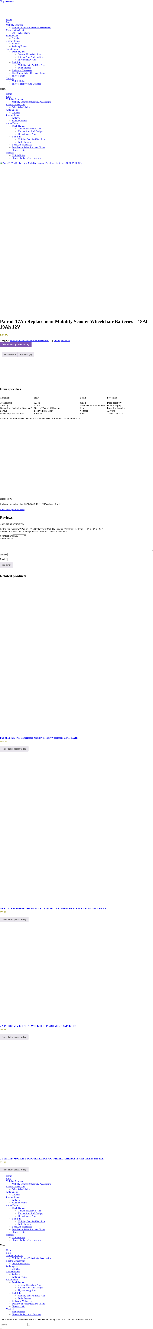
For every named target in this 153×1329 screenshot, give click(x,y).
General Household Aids (29, 54)
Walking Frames (19, 46)
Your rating (6, 535)
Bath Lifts (16, 62)
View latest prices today (15, 344)
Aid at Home (12, 49)
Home (9, 19)
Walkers (16, 43)
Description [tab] (10, 354)
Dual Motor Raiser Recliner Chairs (28, 73)
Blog (8, 22)
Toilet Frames (24, 67)
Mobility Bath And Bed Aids (31, 65)
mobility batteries (62, 340)
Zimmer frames (13, 41)
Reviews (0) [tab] (26, 354)
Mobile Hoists (18, 81)
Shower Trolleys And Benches (26, 83)
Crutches (16, 38)
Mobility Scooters (14, 25)
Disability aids (18, 51)
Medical (10, 78)
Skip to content (7, 1)
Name (3, 554)
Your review (6, 538)
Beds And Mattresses (22, 70)
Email (3, 559)
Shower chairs (18, 75)
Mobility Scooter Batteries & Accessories (31, 27)
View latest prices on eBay (12, 509)
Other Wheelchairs (21, 33)
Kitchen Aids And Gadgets (30, 57)
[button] (76, 89)
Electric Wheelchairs (15, 30)
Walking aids (12, 35)
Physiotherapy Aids (27, 59)
